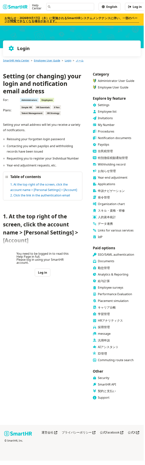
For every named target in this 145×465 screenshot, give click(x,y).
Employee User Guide (47, 60)
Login (68, 60)
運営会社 (49, 432)
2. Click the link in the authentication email (40, 195)
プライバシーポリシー (78, 432)
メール (80, 60)
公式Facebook (111, 432)
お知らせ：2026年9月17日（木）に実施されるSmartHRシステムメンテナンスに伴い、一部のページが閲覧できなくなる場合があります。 (71, 19)
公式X (133, 432)
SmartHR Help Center (16, 60)
